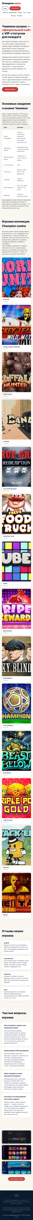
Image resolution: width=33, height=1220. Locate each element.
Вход (5, 8)
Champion (11, 3)
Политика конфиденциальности (12, 1215)
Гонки (28, 12)
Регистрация (15, 8)
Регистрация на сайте (16, 1179)
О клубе (19, 15)
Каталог (5, 12)
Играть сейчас (10, 89)
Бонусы (13, 15)
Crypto (20, 12)
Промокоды (13, 12)
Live (24, 12)
